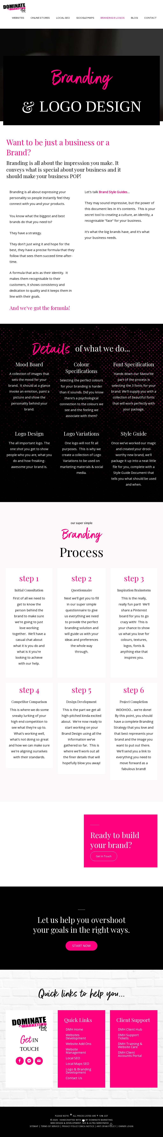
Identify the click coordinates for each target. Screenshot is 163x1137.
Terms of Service (50, 1126)
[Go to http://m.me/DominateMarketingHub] (29, 1061)
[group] (29, 578)
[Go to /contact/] (39, 1061)
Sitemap (34, 1126)
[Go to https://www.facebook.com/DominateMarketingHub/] (20, 1061)
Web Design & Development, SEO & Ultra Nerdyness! (80, 1123)
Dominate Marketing (101, 1120)
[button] (103, 856)
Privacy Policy (70, 1126)
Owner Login (125, 1126)
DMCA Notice (86, 1126)
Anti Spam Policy (106, 1126)
